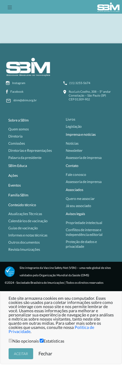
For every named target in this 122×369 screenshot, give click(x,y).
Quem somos (18, 129)
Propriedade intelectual (84, 222)
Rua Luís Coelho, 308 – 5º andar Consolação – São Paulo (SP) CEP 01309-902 (90, 95)
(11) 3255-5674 (79, 83)
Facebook (16, 91)
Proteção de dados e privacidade (81, 244)
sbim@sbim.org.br (25, 100)
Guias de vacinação (23, 228)
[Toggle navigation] (10, 6)
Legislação (74, 126)
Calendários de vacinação (28, 221)
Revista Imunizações (24, 249)
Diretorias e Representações (30, 150)
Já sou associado (78, 206)
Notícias (72, 143)
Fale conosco (76, 174)
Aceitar (21, 353)
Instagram (18, 83)
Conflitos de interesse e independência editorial (84, 232)
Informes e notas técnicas (27, 235)
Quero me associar (80, 198)
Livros (70, 119)
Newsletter (74, 150)
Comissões (16, 143)
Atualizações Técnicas (25, 214)
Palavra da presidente (24, 157)
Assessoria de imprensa (84, 157)
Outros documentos (24, 242)
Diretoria (15, 136)
